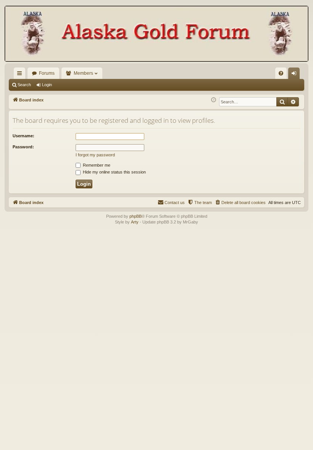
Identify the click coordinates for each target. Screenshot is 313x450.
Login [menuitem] (295, 75)
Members (83, 73)
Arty (135, 222)
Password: (23, 147)
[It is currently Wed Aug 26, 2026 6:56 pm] (213, 100)
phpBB (135, 216)
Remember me (96, 165)
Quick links (21, 75)
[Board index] (156, 34)
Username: (23, 135)
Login (47, 84)
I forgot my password (95, 155)
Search (24, 84)
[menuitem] (281, 73)
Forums (47, 73)
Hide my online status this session (114, 172)
